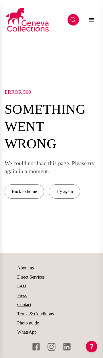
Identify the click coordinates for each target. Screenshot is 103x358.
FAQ (21, 286)
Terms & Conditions (35, 313)
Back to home (24, 191)
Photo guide (28, 322)
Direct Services (31, 277)
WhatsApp (27, 332)
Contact (24, 304)
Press (22, 295)
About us (25, 267)
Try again (64, 191)
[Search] (73, 20)
